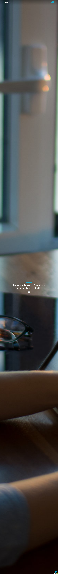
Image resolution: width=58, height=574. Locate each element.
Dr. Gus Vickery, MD (29, 293)
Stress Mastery (29, 282)
